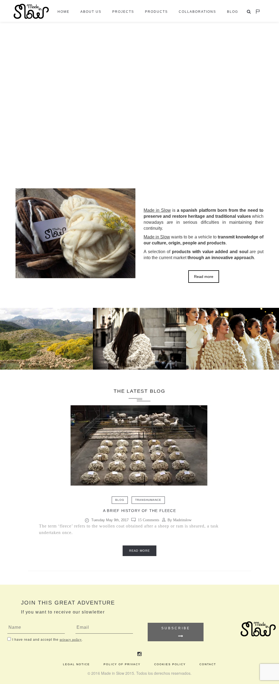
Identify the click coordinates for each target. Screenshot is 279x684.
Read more (203, 276)
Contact (207, 664)
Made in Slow (139, 354)
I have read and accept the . (47, 640)
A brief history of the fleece (139, 510)
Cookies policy (170, 664)
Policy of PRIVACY (122, 664)
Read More (139, 550)
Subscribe (175, 628)
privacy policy (71, 640)
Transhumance (148, 499)
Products (156, 12)
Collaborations (197, 12)
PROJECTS (46, 332)
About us (90, 12)
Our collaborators (232, 354)
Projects (123, 12)
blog (119, 499)
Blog (232, 12)
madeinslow (182, 520)
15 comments (148, 520)
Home (63, 12)
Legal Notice (76, 664)
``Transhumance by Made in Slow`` (46, 354)
